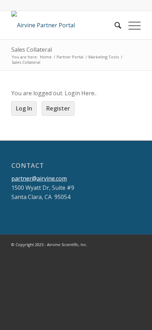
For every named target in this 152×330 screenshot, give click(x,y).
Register (58, 108)
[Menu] (131, 25)
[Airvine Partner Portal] (63, 25)
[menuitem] (114, 25)
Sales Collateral (31, 49)
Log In (24, 108)
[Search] (114, 25)
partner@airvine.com (39, 178)
